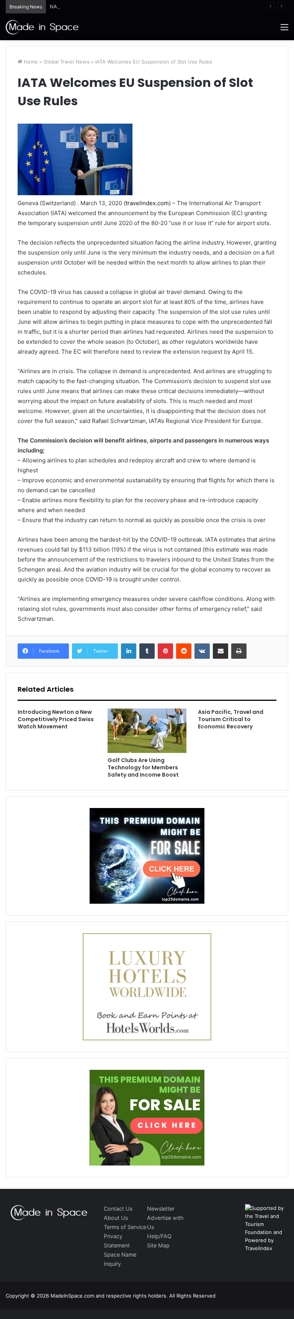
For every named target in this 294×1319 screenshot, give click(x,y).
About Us (116, 1218)
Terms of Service (125, 1227)
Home (30, 62)
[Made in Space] (42, 27)
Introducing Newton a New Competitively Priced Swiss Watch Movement (56, 719)
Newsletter (161, 1208)
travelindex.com (147, 203)
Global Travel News (67, 62)
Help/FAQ (159, 1236)
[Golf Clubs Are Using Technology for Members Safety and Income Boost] (147, 730)
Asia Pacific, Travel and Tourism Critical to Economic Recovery (230, 719)
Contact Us (118, 1208)
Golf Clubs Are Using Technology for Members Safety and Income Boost (143, 767)
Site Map (158, 1245)
